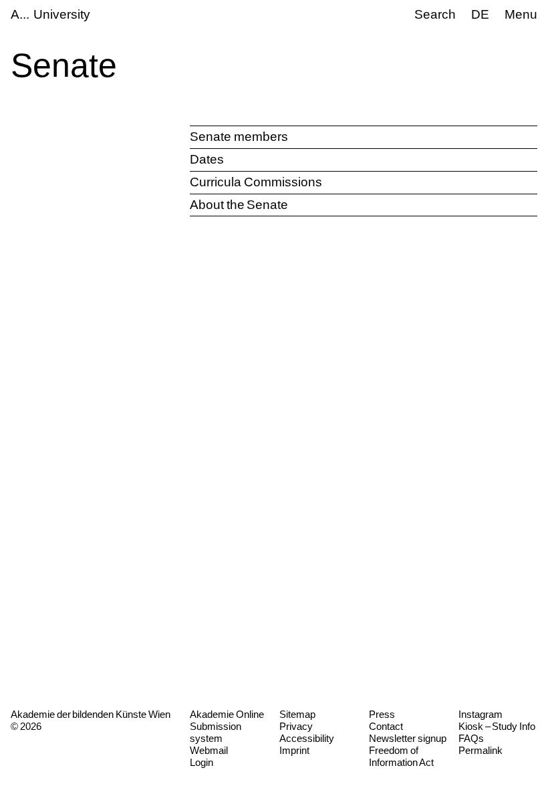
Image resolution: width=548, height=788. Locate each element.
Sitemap (297, 714)
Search (435, 14)
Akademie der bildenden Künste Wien (90, 714)
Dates (207, 159)
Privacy (296, 726)
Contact (386, 726)
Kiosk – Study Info (496, 726)
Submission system (215, 732)
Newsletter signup (407, 738)
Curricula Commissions (256, 182)
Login (201, 762)
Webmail (209, 750)
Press (382, 714)
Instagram (480, 714)
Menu (521, 14)
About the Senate (239, 205)
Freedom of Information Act (401, 756)
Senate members (239, 137)
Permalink (480, 750)
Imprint (294, 750)
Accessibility (306, 738)
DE (480, 14)
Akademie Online (227, 714)
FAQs (471, 738)
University (61, 14)
